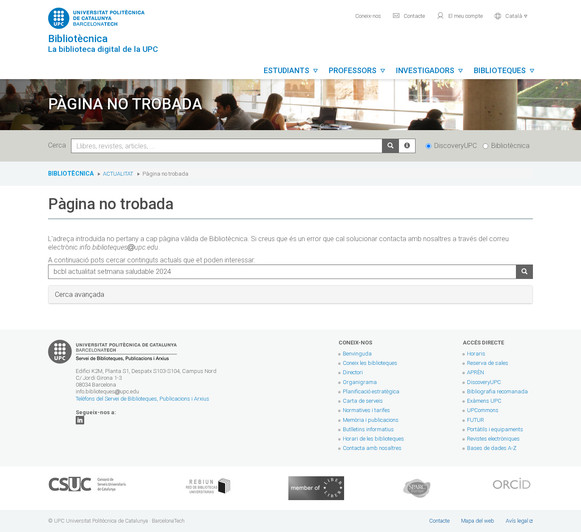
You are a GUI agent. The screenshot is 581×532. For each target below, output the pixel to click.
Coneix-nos (368, 16)
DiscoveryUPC (455, 146)
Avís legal (517, 521)
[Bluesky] (80, 420)
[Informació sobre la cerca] (407, 146)
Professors (357, 70)
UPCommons (482, 410)
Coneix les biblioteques (370, 363)
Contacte (409, 16)
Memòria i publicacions (371, 420)
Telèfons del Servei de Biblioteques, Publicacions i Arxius (142, 398)
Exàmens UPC (484, 401)
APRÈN (475, 372)
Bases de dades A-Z (491, 448)
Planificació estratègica (371, 391)
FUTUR (475, 420)
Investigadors (430, 70)
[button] (511, 15)
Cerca (58, 145)
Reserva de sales (487, 363)
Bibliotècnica (510, 146)
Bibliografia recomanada (497, 391)
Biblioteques (504, 70)
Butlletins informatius (368, 429)
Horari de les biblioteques (373, 438)
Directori (353, 372)
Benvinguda (357, 353)
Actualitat (118, 174)
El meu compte (459, 16)
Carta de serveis (363, 401)
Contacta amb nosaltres (372, 448)
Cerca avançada (79, 294)
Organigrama (360, 382)
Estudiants (291, 70)
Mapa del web (477, 521)
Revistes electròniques (494, 438)
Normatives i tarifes (366, 410)
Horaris (476, 353)
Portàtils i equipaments (495, 429)
